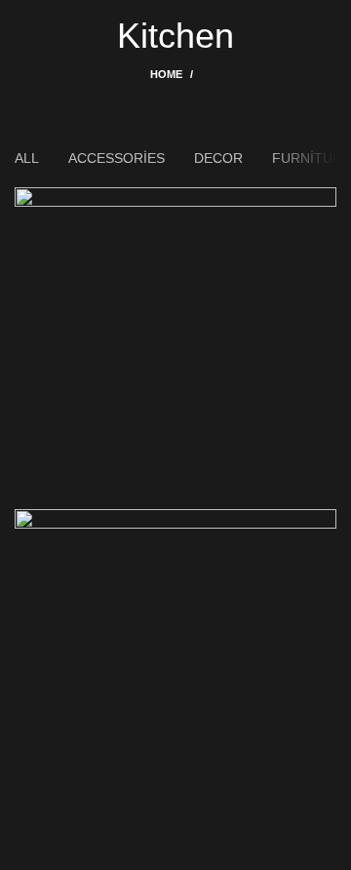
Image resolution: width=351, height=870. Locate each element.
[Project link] (175, 348)
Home (166, 74)
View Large (321, 202)
